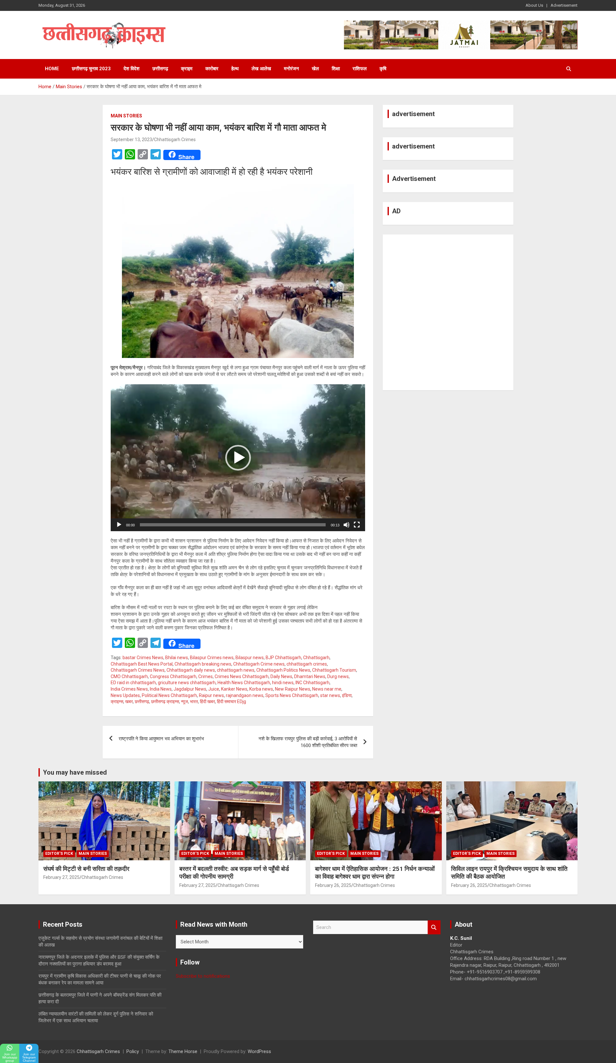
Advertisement (564, 5)
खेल (315, 69)
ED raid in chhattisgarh (133, 682)
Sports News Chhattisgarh (291, 695)
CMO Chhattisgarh (129, 676)
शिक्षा (336, 69)
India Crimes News (129, 689)
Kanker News (234, 689)
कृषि (383, 69)
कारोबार (211, 69)
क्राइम (187, 69)
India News (161, 689)
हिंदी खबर (207, 701)
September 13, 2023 (131, 139)
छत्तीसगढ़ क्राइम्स (165, 701)
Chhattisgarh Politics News (283, 670)
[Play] (119, 525)
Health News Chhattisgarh (244, 682)
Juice (213, 689)
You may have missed (75, 772)
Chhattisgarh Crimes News (138, 670)
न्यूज (184, 701)
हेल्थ (235, 69)
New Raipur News (292, 689)
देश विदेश (132, 69)
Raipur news (211, 695)
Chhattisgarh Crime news (259, 664)
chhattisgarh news (235, 670)
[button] (238, 458)
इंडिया (347, 695)
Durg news (338, 676)
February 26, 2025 (333, 885)
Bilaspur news (249, 657)
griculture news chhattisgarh (187, 682)
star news (330, 695)
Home (52, 69)
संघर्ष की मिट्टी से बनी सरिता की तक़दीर (86, 868)
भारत (194, 701)
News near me (326, 689)
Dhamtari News (309, 676)
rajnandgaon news (244, 695)
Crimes (205, 676)
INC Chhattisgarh (312, 682)
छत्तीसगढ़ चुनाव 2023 (91, 69)
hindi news (283, 682)
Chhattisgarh (316, 657)
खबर (129, 701)
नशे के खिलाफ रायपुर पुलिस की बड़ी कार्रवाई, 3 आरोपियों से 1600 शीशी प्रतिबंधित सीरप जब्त (308, 742)
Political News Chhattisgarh (169, 695)
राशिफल (360, 69)
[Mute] (346, 525)
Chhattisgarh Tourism (334, 670)
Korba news (261, 689)
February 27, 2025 (61, 877)
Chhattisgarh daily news (191, 670)
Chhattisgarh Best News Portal (142, 664)
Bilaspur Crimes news (212, 657)
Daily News (281, 676)
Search (434, 927)
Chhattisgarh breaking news (203, 664)
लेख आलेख (261, 69)
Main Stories (126, 115)
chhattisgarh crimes (307, 664)
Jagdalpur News (190, 689)
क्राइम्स (117, 701)
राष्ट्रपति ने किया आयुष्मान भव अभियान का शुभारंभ (161, 739)
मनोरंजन (291, 69)
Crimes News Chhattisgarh (242, 676)
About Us (534, 5)
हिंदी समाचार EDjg (231, 701)
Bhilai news (176, 657)
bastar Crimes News (143, 657)
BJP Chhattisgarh (283, 657)
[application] (238, 457)
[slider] (233, 524)
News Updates (125, 695)
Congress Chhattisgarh (173, 676)
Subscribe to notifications (203, 976)
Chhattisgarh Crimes (175, 139)
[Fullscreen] (357, 525)
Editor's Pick (59, 853)
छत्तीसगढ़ (160, 69)
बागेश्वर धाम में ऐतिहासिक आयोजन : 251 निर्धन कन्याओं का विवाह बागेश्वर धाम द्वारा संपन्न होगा (375, 872)
